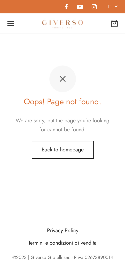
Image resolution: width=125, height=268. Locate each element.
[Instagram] (94, 7)
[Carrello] (114, 23)
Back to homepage (63, 149)
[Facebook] (66, 7)
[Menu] (11, 23)
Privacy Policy (62, 230)
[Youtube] (79, 7)
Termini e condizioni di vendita (62, 243)
